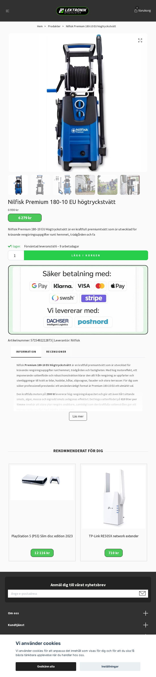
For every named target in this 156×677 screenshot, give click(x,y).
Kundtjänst (16, 625)
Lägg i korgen (86, 255)
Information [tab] (26, 351)
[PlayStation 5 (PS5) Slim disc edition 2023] (42, 482)
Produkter (54, 26)
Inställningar (110, 666)
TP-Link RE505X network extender (114, 536)
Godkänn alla (46, 666)
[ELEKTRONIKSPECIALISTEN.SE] (72, 10)
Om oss (13, 613)
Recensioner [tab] (56, 351)
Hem (40, 26)
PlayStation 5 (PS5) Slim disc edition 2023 (42, 536)
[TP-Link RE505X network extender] (113, 497)
